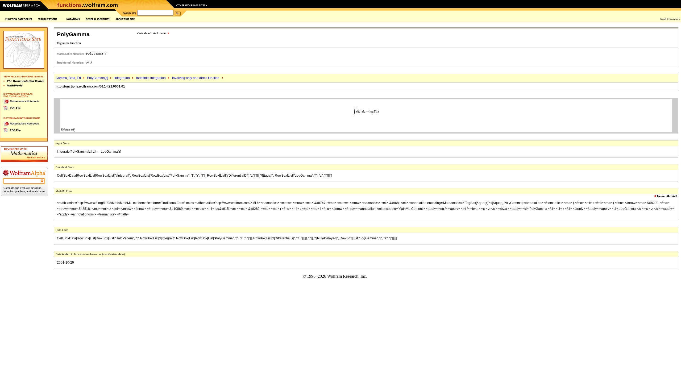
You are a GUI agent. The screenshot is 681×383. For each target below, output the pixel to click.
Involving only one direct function (195, 78)
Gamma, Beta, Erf (69, 78)
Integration (122, 78)
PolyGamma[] (97, 78)
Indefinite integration (151, 78)
